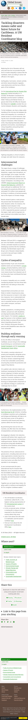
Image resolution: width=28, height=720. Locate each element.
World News (5, 690)
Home (2, 15)
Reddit (14, 605)
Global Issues (14, 2)
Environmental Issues (12, 566)
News (6, 15)
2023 (9, 15)
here (12, 521)
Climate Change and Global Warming (13, 674)
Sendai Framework (6, 346)
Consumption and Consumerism (12, 677)
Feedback (4, 700)
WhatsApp (18, 601)
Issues (3, 688)
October (13, 15)
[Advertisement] (14, 642)
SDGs (15, 348)
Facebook (18, 598)
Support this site (6, 698)
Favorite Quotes (18, 700)
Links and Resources (19, 698)
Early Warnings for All (7, 412)
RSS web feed (17, 688)
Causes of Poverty (11, 564)
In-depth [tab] (6, 552)
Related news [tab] (8, 547)
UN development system (14, 504)
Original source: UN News (8, 537)
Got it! (23, 718)
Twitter (9, 601)
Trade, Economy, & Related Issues (12, 668)
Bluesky (10, 598)
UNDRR (13, 104)
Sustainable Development (13, 576)
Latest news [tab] (7, 549)
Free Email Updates (7, 696)
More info (8, 718)
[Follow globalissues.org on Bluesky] (16, 8)
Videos (16, 696)
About (3, 692)
